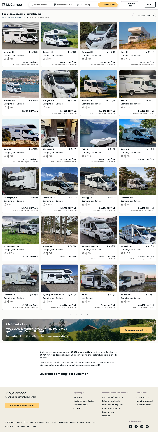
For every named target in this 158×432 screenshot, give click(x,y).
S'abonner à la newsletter (22, 405)
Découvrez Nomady (134, 330)
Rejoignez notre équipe (83, 401)
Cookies (77, 408)
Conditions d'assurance (112, 397)
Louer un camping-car (112, 404)
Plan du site (91, 422)
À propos (77, 397)
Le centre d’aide (143, 404)
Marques (106, 415)
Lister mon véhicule (111, 401)
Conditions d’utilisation (35, 422)
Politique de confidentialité (57, 422)
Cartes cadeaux (80, 404)
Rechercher (109, 4)
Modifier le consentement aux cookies (20, 426)
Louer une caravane (111, 408)
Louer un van (108, 412)
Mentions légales (77, 422)
